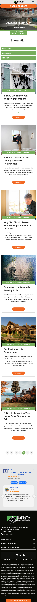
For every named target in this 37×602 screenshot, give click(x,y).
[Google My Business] (16, 555)
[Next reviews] (34, 496)
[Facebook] (12, 555)
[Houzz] (24, 555)
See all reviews (14, 482)
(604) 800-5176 (19, 6)
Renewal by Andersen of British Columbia (21, 473)
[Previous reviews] (2, 496)
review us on (21, 482)
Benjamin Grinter (14, 487)
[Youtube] (20, 555)
